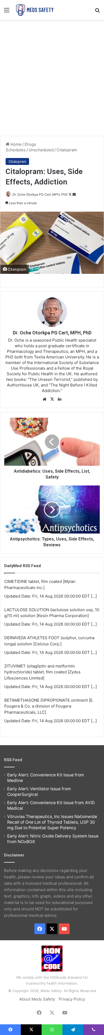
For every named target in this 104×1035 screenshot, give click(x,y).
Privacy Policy (72, 999)
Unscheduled (41, 149)
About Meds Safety (37, 999)
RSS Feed (13, 759)
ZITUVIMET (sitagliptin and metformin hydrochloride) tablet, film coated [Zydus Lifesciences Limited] (42, 672)
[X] (52, 399)
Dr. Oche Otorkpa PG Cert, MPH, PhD (40, 194)
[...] (94, 596)
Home (15, 144)
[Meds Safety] (34, 10)
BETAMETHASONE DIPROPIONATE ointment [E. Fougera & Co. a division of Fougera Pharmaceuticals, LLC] (49, 706)
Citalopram (67, 149)
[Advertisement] (52, 77)
